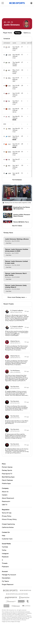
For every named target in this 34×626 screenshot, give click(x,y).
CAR (9, 55)
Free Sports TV (7, 474)
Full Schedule (17, 180)
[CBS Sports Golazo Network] (17, 594)
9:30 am (16, 109)
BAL (9, 78)
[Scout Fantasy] (16, 606)
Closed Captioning (8, 524)
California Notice (8, 527)
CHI (9, 86)
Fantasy (17, 33)
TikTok (4, 550)
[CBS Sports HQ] (25, 590)
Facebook (5, 557)
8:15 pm (16, 63)
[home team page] (6, 47)
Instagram (5, 553)
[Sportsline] (24, 597)
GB (9, 63)
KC (9, 117)
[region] (17, 192)
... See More (8, 243)
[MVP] (6, 605)
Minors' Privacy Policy (9, 519)
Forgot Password (7, 584)
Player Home (7, 33)
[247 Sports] (11, 597)
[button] (2, 3)
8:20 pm (16, 78)
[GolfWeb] (26, 606)
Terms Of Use (6, 513)
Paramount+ (6, 501)
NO (9, 70)
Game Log (27, 33)
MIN (9, 129)
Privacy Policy (6, 516)
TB (9, 101)
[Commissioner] (23, 601)
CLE (9, 144)
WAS (9, 152)
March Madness (7, 480)
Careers (4, 495)
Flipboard (5, 567)
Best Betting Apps (8, 477)
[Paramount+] (11, 601)
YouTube (5, 547)
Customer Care (7, 539)
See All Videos (17, 226)
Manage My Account (9, 575)
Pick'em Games (7, 467)
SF (9, 93)
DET (9, 136)
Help (3, 536)
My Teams (5, 581)
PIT (9, 47)
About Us (5, 492)
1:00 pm (16, 47)
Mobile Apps (6, 483)
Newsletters (6, 578)
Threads (4, 563)
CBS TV (4, 505)
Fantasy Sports (7, 470)
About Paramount (8, 498)
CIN (9, 109)
